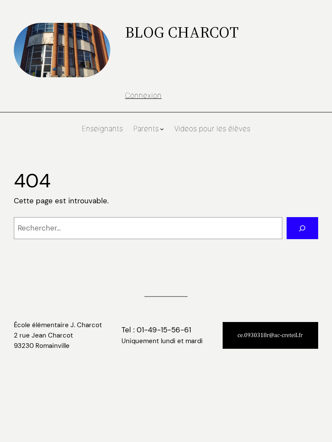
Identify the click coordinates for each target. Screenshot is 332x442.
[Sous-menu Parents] (162, 129)
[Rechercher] (302, 228)
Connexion (143, 95)
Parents (146, 128)
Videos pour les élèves (212, 128)
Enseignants (102, 128)
